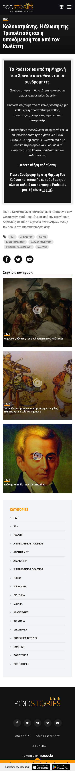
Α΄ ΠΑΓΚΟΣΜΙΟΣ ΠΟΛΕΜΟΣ (28, 543)
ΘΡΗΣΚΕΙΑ (19, 595)
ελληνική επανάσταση (41, 241)
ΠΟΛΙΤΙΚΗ (18, 646)
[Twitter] (27, 723)
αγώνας (42, 236)
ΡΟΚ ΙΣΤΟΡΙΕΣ (21, 664)
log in (46, 190)
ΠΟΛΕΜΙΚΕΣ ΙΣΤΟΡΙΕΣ (25, 638)
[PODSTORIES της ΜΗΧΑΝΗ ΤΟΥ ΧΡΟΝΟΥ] (18, 7)
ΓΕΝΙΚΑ (17, 578)
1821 (5, 18)
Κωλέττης (42, 247)
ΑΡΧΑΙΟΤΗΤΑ (20, 560)
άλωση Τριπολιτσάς (15, 241)
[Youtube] (37, 723)
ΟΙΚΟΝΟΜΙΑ (20, 629)
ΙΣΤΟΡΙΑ (17, 603)
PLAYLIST (18, 535)
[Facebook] (17, 723)
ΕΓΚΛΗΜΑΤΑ (20, 586)
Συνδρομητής (30, 174)
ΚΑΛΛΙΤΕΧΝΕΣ (21, 612)
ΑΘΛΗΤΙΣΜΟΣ (21, 552)
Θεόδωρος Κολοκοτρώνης (18, 247)
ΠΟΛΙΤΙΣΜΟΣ (20, 655)
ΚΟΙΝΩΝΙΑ (19, 621)
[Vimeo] (48, 723)
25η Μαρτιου (26, 236)
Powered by (31, 755)
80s (15, 526)
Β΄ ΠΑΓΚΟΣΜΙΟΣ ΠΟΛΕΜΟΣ (28, 569)
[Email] (29, 259)
